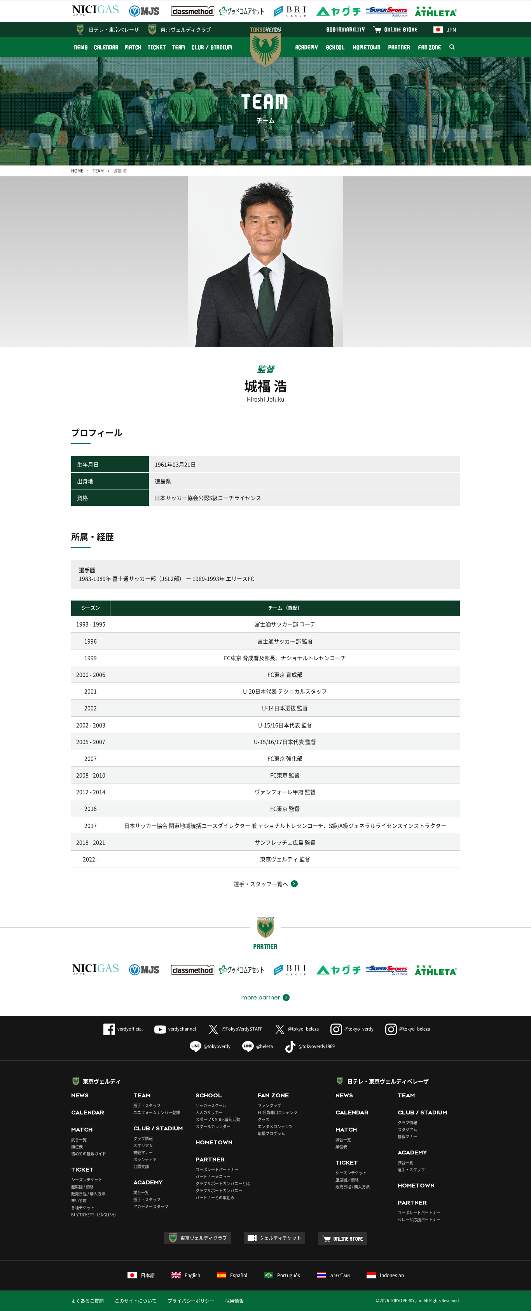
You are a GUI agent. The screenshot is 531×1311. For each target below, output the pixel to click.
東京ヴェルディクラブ (186, 29)
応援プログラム (271, 1133)
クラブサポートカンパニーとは (223, 1183)
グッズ (263, 1119)
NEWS (81, 47)
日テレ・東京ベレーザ (114, 29)
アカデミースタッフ (150, 1206)
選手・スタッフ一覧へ (261, 884)
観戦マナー (143, 1152)
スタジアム (143, 1145)
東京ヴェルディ (102, 1081)
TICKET (157, 47)
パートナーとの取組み (215, 1197)
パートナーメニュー (213, 1176)
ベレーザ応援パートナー (419, 1219)
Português (288, 1275)
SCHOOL (335, 47)
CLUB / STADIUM (212, 47)
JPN (451, 29)
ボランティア (145, 1159)
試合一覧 (79, 1139)
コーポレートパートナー (217, 1169)
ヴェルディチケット (280, 1237)
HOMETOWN (366, 47)
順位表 (77, 1146)
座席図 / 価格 (82, 1186)
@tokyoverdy (217, 1046)
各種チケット (82, 1207)
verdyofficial (130, 1028)
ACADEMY (306, 47)
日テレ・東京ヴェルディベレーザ (388, 1081)
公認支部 (141, 1166)
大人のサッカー (209, 1112)
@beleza (264, 1046)
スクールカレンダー (213, 1126)
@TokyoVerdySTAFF (242, 1028)
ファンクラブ (269, 1105)
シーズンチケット (86, 1179)
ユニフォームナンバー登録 (156, 1112)
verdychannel (182, 1028)
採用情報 (234, 1300)
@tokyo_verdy (359, 1028)
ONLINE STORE (401, 29)
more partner (260, 997)
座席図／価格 (347, 1179)
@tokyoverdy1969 (317, 1046)
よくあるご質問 (87, 1300)
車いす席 (79, 1200)
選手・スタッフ (147, 1105)
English (192, 1275)
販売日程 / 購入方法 (88, 1193)
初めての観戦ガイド (88, 1153)
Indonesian (392, 1275)
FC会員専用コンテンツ (277, 1112)
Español (238, 1275)
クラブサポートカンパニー (219, 1190)
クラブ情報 (143, 1138)
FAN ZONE (429, 47)
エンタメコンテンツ (275, 1126)
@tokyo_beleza (303, 1028)
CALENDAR (106, 47)
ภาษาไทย (340, 1275)
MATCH (133, 47)
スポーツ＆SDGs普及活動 (218, 1119)
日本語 (148, 1275)
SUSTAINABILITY (346, 29)
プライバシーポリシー (191, 1300)
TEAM (179, 47)
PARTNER (399, 47)
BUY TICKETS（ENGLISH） (94, 1214)
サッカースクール (211, 1105)
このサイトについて (136, 1300)
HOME (77, 170)
